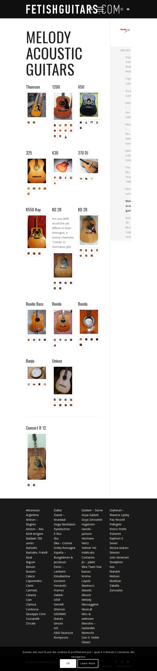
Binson (30, 567)
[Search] (89, 9)
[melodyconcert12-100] (34, 485)
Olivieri (86, 642)
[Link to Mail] (128, 9)
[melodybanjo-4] (45, 384)
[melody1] (86, 122)
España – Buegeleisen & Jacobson (63, 557)
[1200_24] (60, 131)
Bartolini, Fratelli (36, 552)
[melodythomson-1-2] (37, 105)
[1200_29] (60, 125)
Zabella (114, 585)
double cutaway (128, 93)
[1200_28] (65, 125)
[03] (63, 107)
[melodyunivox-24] (60, 399)
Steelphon (116, 562)
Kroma (86, 576)
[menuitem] (89, 9)
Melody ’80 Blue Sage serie (128, 227)
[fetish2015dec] (73, 9)
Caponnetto (34, 581)
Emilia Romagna (64, 548)
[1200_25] (55, 131)
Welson (114, 576)
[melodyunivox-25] (65, 399)
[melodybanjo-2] (34, 384)
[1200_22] (71, 131)
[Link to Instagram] (122, 9)
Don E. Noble (90, 637)
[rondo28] (60, 340)
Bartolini (31, 548)
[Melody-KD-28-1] (60, 283)
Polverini (115, 534)
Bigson (30, 562)
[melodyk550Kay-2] (34, 253)
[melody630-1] (60, 178)
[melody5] (89, 105)
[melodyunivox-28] (60, 405)
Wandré (115, 571)
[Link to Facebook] (116, 9)
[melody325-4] (45, 188)
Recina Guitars (119, 548)
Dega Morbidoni (64, 524)
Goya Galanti (90, 515)
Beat (29, 557)
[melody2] (91, 122)
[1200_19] (55, 136)
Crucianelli (32, 619)
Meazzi (86, 595)
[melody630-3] (71, 178)
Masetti (87, 590)
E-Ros (58, 534)
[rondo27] (63, 322)
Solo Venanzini (119, 557)
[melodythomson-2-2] (34, 122)
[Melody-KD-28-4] (71, 283)
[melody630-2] (65, 178)
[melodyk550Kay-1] (37, 232)
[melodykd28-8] (86, 256)
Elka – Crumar (63, 543)
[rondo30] (55, 345)
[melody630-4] (55, 183)
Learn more (88, 663)
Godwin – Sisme (92, 510)
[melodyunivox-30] (71, 405)
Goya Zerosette (92, 520)
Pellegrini (115, 524)
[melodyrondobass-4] (45, 340)
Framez (59, 590)
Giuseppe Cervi (36, 614)
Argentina (32, 515)
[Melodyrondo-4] (89, 322)
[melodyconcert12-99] (37, 457)
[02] (60, 136)
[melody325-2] (34, 188)
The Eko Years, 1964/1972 (128, 174)
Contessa (32, 609)
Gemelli (59, 604)
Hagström (88, 524)
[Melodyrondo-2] (91, 339)
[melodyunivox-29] (65, 405)
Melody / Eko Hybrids (128, 110)
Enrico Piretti (118, 529)
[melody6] (81, 128)
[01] (65, 136)
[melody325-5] (28, 194)
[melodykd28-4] (89, 231)
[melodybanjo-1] (37, 373)
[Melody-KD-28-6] (60, 288)
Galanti (58, 595)
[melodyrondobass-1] (37, 322)
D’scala (30, 623)
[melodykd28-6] (97, 250)
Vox (112, 567)
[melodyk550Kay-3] (39, 253)
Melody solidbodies (128, 191)
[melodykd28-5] (91, 250)
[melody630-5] (63, 166)
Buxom (31, 571)
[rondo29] (71, 340)
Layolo (86, 581)
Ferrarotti (60, 585)
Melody (86, 600)
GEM (57, 600)
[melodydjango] (91, 179)
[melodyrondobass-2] (34, 340)
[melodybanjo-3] (39, 384)
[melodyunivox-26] (71, 399)
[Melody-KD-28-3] (63, 266)
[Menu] (98, 9)
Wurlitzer (115, 581)
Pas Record (117, 520)
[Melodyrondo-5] (81, 345)
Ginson (58, 623)
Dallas (58, 510)
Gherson (59, 609)
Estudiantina (62, 576)
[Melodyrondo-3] (97, 339)
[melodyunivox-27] (55, 405)
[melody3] (97, 122)
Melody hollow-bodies (128, 155)
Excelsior (59, 581)
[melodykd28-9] (91, 256)
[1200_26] (71, 125)
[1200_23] (65, 131)
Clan (29, 600)
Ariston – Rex (35, 529)
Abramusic (33, 510)
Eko (56, 538)
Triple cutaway (128, 81)
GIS (56, 628)
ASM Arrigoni (34, 534)
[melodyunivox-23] (63, 381)
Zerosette (116, 590)
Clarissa (31, 604)
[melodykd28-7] (81, 256)
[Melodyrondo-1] (86, 339)
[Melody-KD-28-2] (65, 283)
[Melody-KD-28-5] (55, 288)
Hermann (88, 538)
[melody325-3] (39, 188)
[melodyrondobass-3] (39, 340)
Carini (29, 585)
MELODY (125, 50)
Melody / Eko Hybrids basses (128, 134)
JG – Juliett (88, 562)
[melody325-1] (37, 171)
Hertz (85, 543)
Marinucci (88, 585)
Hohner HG (89, 548)
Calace (30, 576)
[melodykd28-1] (86, 250)
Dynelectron (62, 529)
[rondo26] (65, 340)
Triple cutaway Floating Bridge (128, 64)
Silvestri (115, 552)
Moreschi (88, 633)
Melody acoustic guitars (128, 205)
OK (68, 663)
